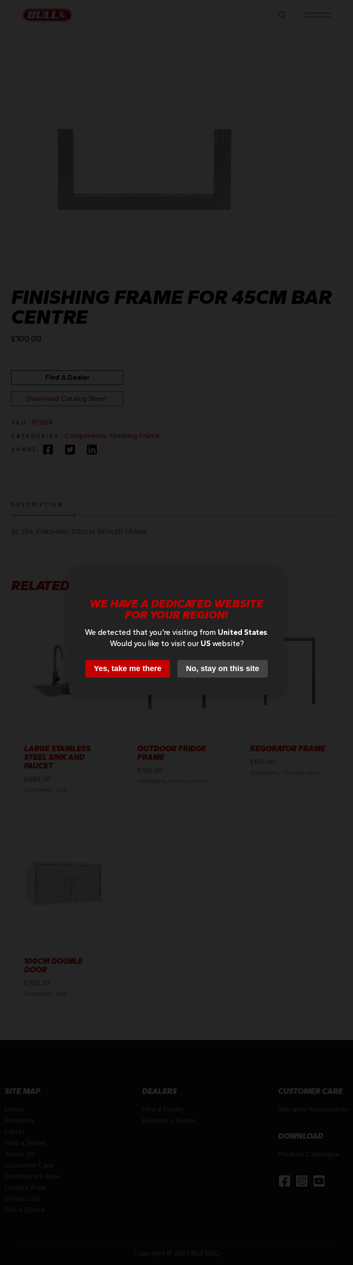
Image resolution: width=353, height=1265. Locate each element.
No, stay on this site (222, 668)
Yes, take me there (127, 668)
